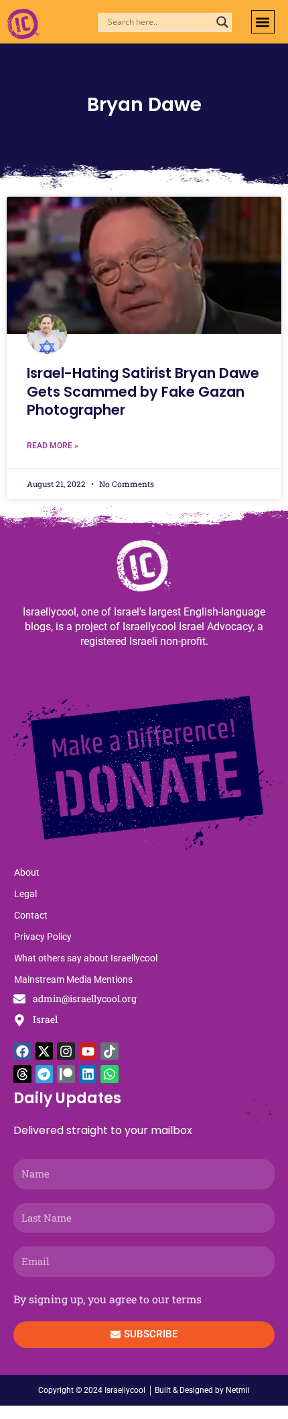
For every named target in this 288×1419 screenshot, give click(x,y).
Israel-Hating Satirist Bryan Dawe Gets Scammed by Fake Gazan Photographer (143, 391)
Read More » (52, 445)
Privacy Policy (43, 936)
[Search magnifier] (222, 22)
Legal (25, 893)
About (27, 872)
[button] (263, 21)
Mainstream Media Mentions (73, 979)
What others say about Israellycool (85, 958)
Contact (31, 915)
